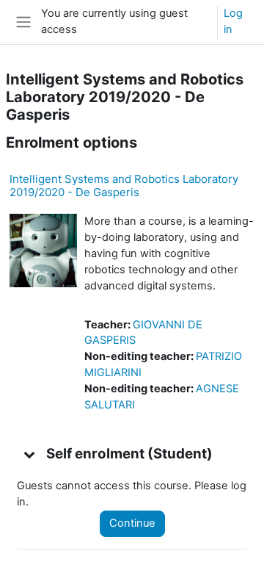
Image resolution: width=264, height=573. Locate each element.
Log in (233, 21)
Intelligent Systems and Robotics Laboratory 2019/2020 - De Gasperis (124, 185)
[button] (30, 454)
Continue (132, 523)
